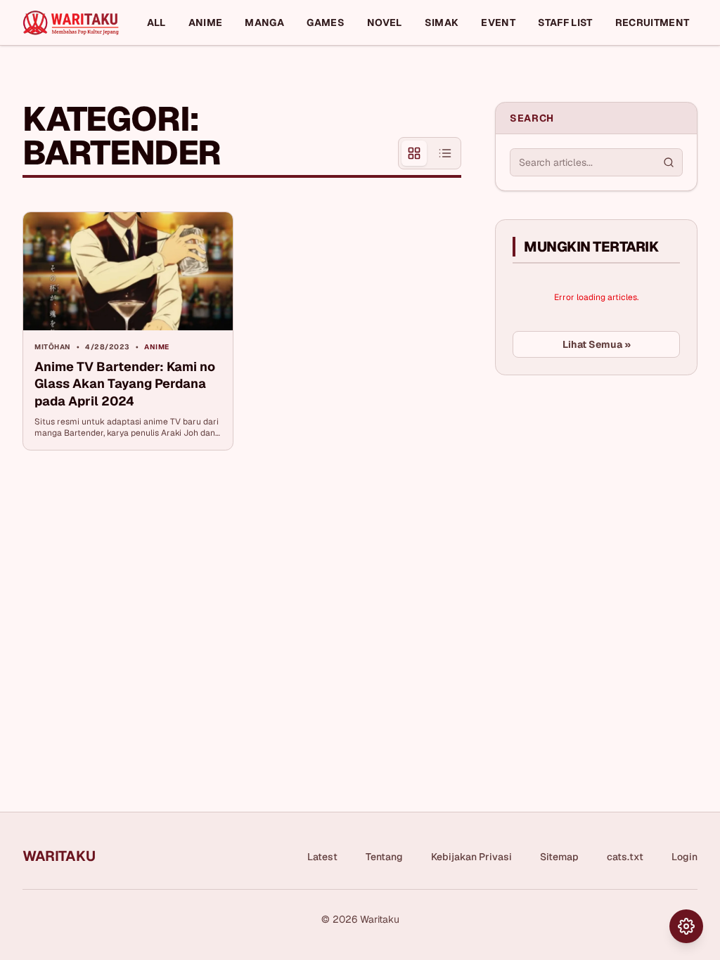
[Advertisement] (600, 491)
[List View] (445, 153)
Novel (384, 22)
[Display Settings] (686, 926)
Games (326, 22)
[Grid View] (414, 153)
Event (498, 22)
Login (684, 856)
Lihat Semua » (596, 344)
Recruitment (652, 22)
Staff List (565, 22)
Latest (322, 856)
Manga (264, 22)
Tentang (384, 856)
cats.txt (625, 856)
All (156, 22)
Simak (442, 22)
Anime (205, 22)
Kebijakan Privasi (471, 856)
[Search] (669, 162)
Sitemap (559, 856)
